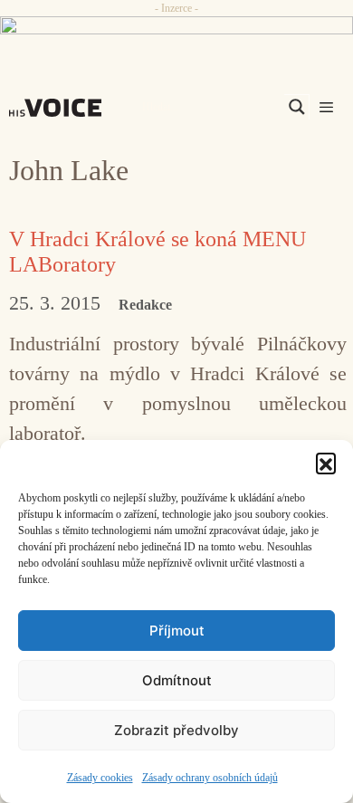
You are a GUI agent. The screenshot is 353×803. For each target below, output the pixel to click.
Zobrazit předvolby (176, 730)
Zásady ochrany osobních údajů (210, 777)
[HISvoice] (59, 108)
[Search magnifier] (297, 106)
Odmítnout (177, 680)
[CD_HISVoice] (176, 32)
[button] (326, 463)
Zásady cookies (100, 777)
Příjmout (177, 630)
